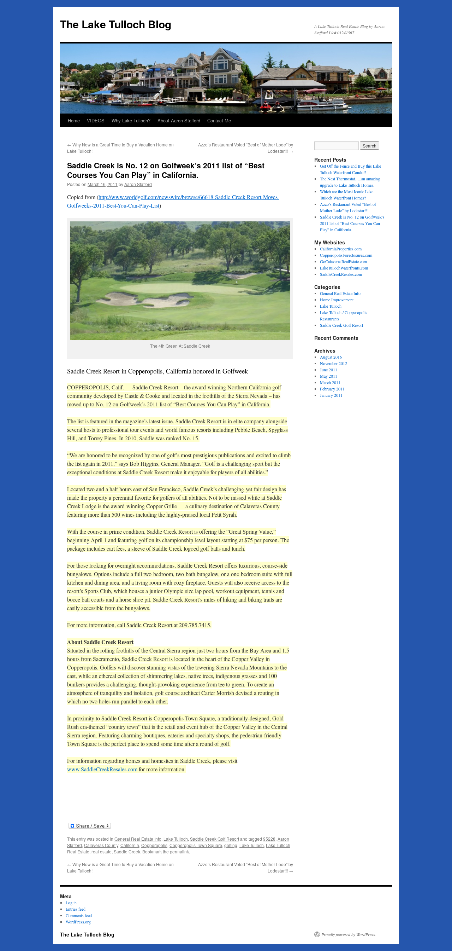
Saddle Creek (127, 851)
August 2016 (331, 357)
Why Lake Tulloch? (131, 120)
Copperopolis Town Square (196, 845)
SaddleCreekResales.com (341, 274)
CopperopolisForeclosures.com (346, 255)
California (129, 845)
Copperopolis (154, 845)
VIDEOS (96, 120)
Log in (71, 902)
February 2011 (332, 389)
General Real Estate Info (137, 839)
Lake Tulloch (175, 839)
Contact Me (219, 120)
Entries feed (75, 909)
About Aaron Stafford (178, 120)
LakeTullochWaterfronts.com (344, 268)
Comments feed (79, 915)
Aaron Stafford (138, 184)
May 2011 (328, 376)
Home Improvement (336, 299)
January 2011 (331, 395)
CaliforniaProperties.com (341, 248)
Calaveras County (101, 845)
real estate (101, 851)
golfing (230, 845)
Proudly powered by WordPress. (348, 934)
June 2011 (328, 369)
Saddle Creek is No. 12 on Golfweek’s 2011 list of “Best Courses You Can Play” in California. (352, 223)
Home (74, 120)
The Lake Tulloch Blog (115, 23)
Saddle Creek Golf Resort (214, 839)
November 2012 (333, 363)
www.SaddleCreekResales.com (102, 769)
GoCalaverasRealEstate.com (343, 261)
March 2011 (330, 382)
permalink (179, 851)
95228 (269, 839)
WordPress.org (78, 921)
